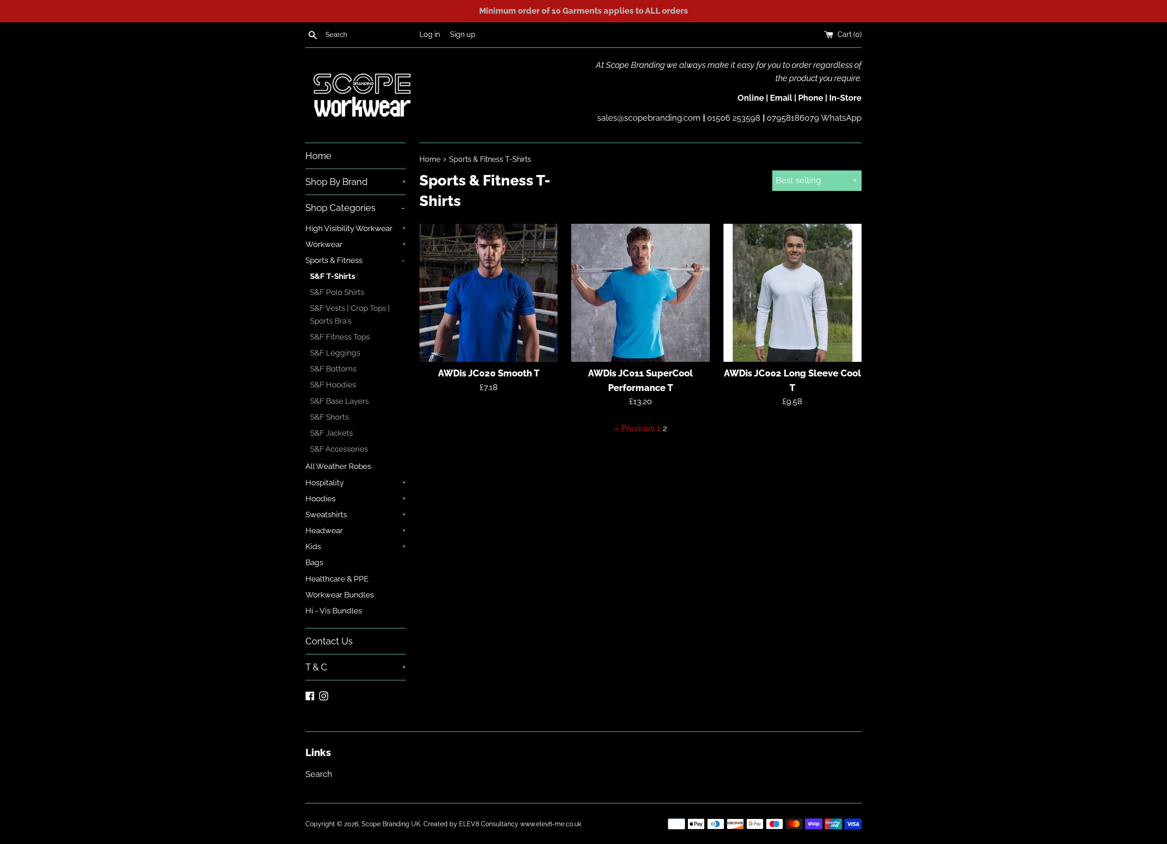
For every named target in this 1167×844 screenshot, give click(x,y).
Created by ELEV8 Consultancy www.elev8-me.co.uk (502, 824)
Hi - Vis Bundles (333, 610)
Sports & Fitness (355, 260)
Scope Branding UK (390, 824)
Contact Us (329, 641)
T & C (355, 667)
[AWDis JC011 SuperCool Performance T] (640, 293)
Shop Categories (355, 207)
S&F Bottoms (333, 368)
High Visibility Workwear (355, 228)
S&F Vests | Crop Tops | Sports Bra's (350, 314)
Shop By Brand (355, 181)
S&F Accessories (339, 448)
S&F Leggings (335, 352)
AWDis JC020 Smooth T (488, 373)
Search (318, 774)
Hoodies (355, 498)
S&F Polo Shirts (337, 292)
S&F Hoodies (333, 384)
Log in (429, 34)
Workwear (355, 244)
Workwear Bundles (339, 594)
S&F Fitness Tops (340, 336)
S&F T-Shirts (332, 276)
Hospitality (355, 482)
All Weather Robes (338, 466)
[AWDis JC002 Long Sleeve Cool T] (792, 293)
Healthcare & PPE (336, 578)
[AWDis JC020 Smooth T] (488, 293)
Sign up (462, 34)
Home (318, 155)
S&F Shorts (329, 417)
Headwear (355, 530)
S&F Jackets (331, 432)
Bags (314, 562)
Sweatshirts (355, 514)
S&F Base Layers (339, 401)
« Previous (634, 428)
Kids (355, 546)
